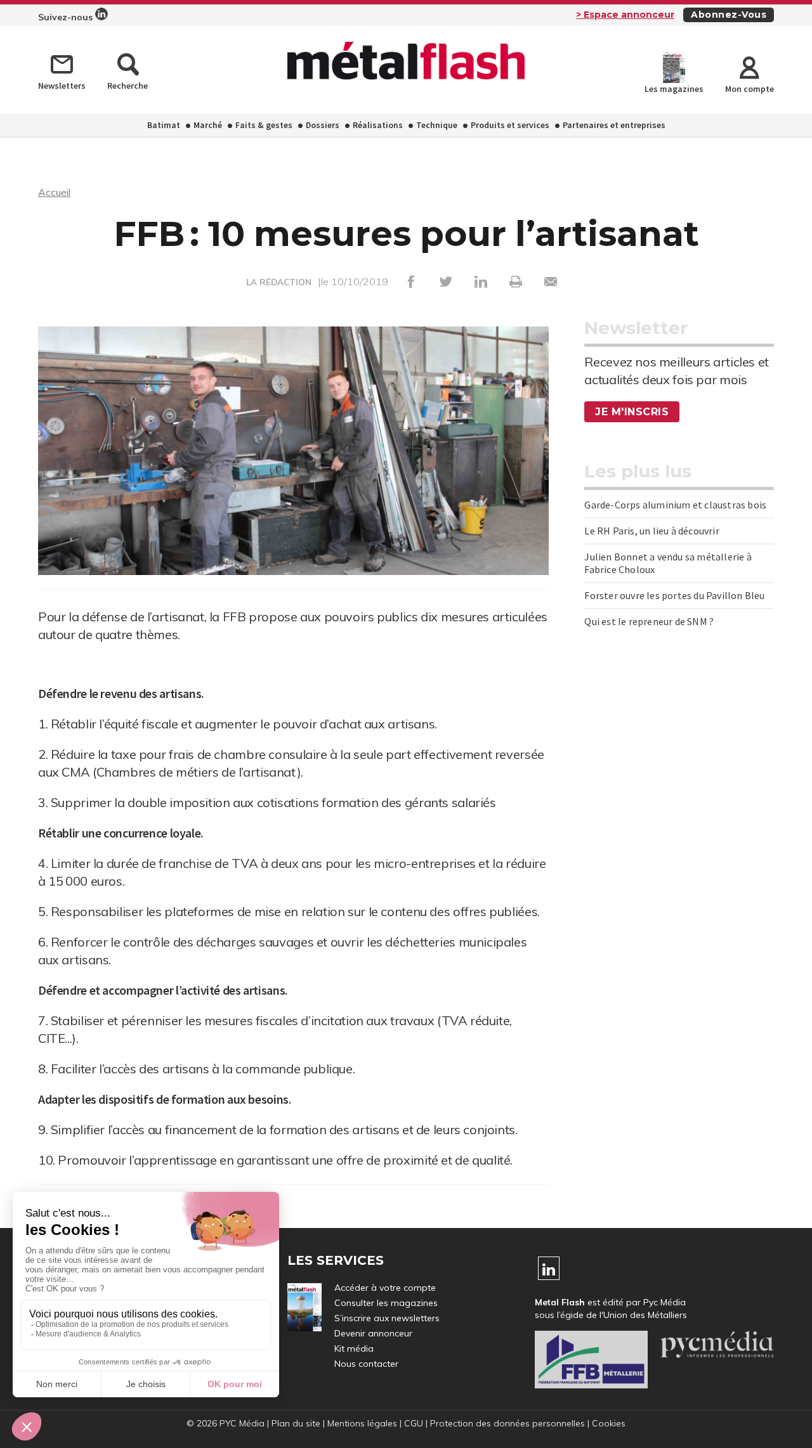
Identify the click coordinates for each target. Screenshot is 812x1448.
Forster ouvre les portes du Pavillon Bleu (674, 595)
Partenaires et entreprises (614, 125)
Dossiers (322, 125)
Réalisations (378, 125)
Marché (207, 125)
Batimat (163, 125)
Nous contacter (366, 1363)
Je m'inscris (632, 412)
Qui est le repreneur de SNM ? (649, 621)
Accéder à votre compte (385, 1287)
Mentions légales (362, 1423)
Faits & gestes (263, 125)
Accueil (54, 192)
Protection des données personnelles (507, 1423)
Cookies (608, 1423)
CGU (413, 1423)
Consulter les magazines (386, 1303)
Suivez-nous (66, 17)
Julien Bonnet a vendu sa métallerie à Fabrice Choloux (667, 563)
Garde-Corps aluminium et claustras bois (675, 504)
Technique (436, 125)
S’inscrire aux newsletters (387, 1318)
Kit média (354, 1348)
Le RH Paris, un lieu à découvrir (651, 530)
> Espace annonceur (625, 14)
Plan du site (296, 1423)
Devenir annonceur (373, 1333)
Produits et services (510, 125)
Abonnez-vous (728, 14)
